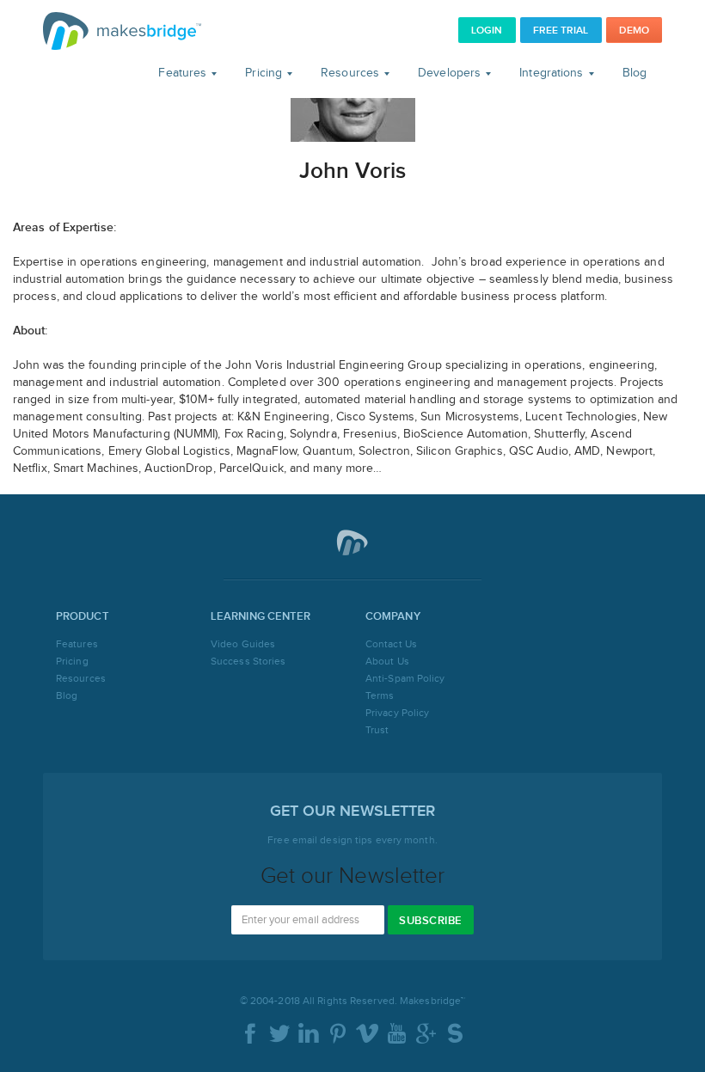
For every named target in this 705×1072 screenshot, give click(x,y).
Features (184, 73)
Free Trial (561, 30)
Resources (352, 73)
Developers (451, 73)
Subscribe (431, 921)
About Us (387, 661)
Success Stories (248, 661)
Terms (380, 695)
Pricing (265, 73)
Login (487, 30)
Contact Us (391, 644)
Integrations (552, 73)
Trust (377, 730)
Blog (634, 73)
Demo (634, 30)
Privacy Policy (397, 713)
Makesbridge (122, 31)
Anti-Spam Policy (405, 678)
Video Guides (243, 644)
